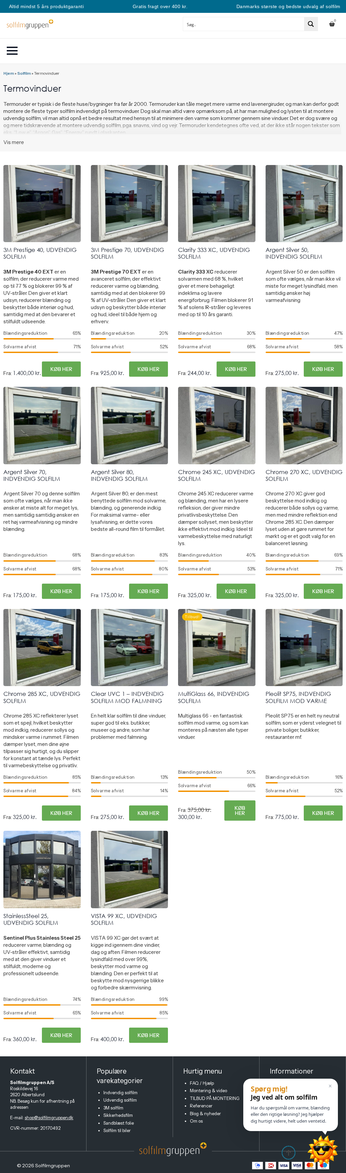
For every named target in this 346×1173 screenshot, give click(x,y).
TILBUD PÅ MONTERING (215, 1098)
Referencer (201, 1105)
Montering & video (208, 1090)
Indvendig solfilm (120, 1092)
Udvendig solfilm (120, 1100)
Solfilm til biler (117, 1130)
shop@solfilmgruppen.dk (49, 1117)
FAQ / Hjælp (202, 1083)
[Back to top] (288, 1152)
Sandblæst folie (118, 1123)
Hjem (8, 73)
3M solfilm (113, 1107)
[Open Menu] (12, 50)
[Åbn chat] (322, 1150)
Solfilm (24, 73)
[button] (290, 1105)
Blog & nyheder (205, 1113)
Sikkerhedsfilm (118, 1115)
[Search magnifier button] (311, 24)
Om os (196, 1121)
